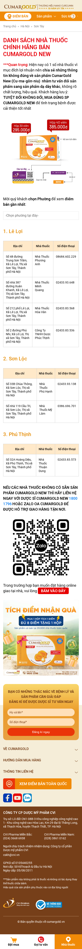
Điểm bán (20, 16)
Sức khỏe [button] (68, 16)
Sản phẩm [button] (44, 16)
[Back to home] (39, 7)
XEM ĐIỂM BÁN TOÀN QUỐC (43, 784)
